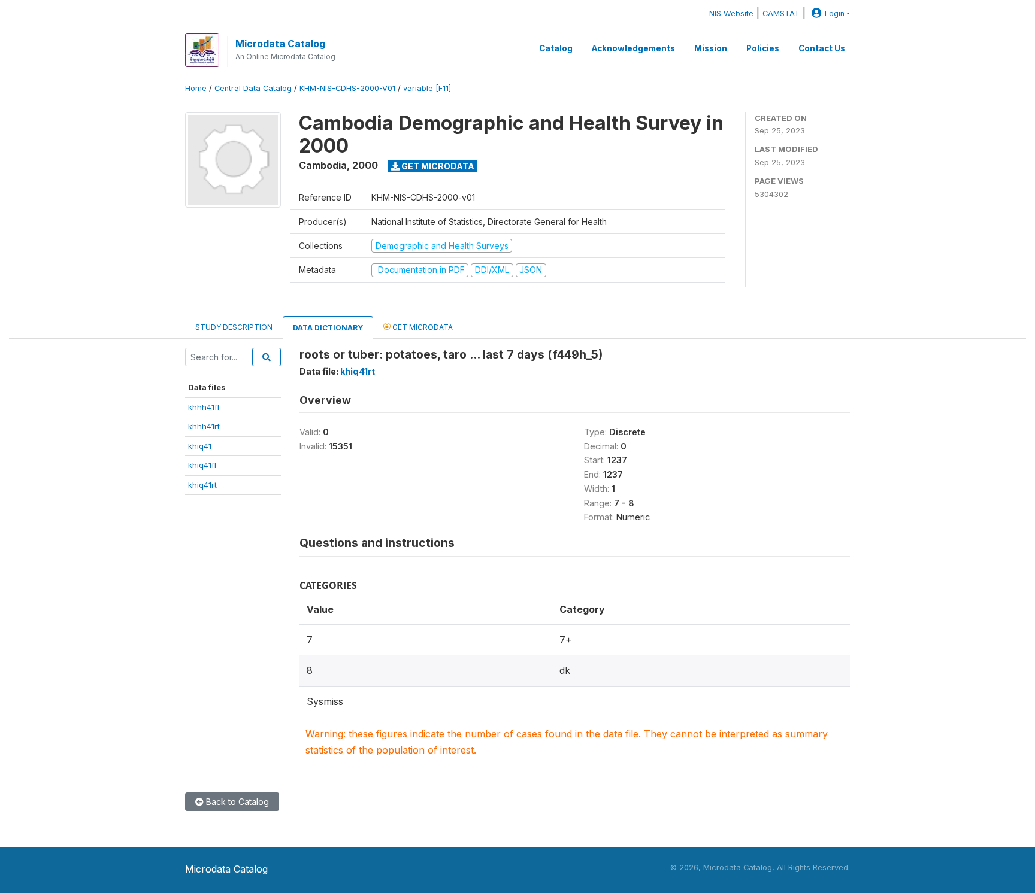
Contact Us (821, 48)
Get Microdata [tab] (422, 327)
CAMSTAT (781, 13)
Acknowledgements (633, 48)
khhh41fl (203, 407)
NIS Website (731, 13)
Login (835, 13)
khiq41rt (202, 485)
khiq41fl (202, 465)
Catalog (556, 48)
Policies (762, 48)
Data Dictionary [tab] (328, 327)
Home (196, 88)
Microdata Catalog (280, 44)
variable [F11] (427, 88)
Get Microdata (437, 166)
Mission (710, 48)
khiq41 (199, 446)
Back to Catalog (236, 802)
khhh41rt (204, 426)
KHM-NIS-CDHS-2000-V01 (347, 88)
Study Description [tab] (234, 327)
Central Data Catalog (253, 88)
